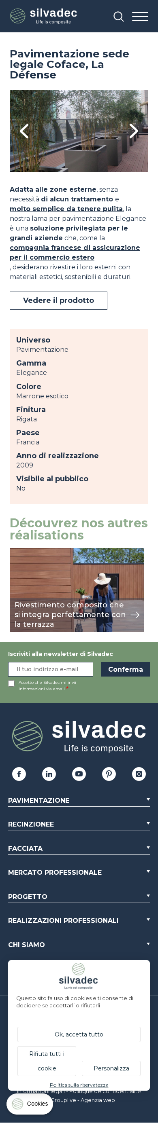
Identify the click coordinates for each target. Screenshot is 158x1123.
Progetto (27, 897)
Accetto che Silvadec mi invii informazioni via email (47, 686)
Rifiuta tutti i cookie (46, 1061)
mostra (21, 552)
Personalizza (111, 1068)
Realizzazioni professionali (63, 920)
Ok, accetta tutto (79, 1034)
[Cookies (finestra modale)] (30, 1106)
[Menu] (140, 17)
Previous (24, 131)
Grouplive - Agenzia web (83, 1100)
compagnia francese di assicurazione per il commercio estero (75, 252)
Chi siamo (26, 945)
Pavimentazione (38, 800)
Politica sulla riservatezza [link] (79, 1085)
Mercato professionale (55, 872)
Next (134, 131)
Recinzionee (31, 824)
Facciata (25, 848)
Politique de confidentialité (105, 1091)
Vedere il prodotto (58, 300)
